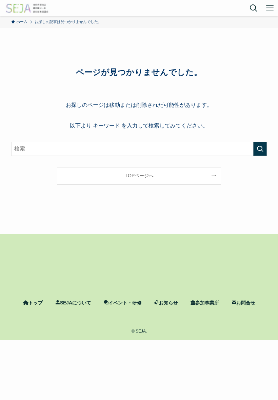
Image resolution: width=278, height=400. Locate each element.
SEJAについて (75, 302)
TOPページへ (139, 175)
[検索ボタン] (253, 8)
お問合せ (245, 302)
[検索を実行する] (260, 149)
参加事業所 (207, 302)
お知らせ (168, 302)
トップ (35, 302)
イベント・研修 (125, 302)
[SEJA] (27, 8)
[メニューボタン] (270, 8)
